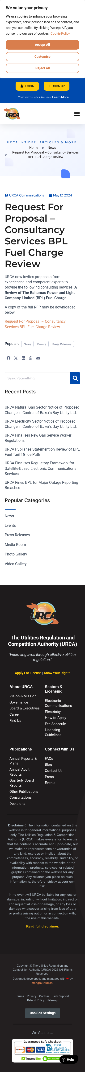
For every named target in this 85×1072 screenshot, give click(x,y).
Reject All (42, 68)
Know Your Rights (57, 673)
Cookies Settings (42, 1013)
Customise (42, 56)
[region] (42, 39)
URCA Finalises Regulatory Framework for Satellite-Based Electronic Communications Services (40, 468)
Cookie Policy (60, 33)
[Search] (75, 378)
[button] (76, 113)
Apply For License (28, 673)
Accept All (42, 45)
